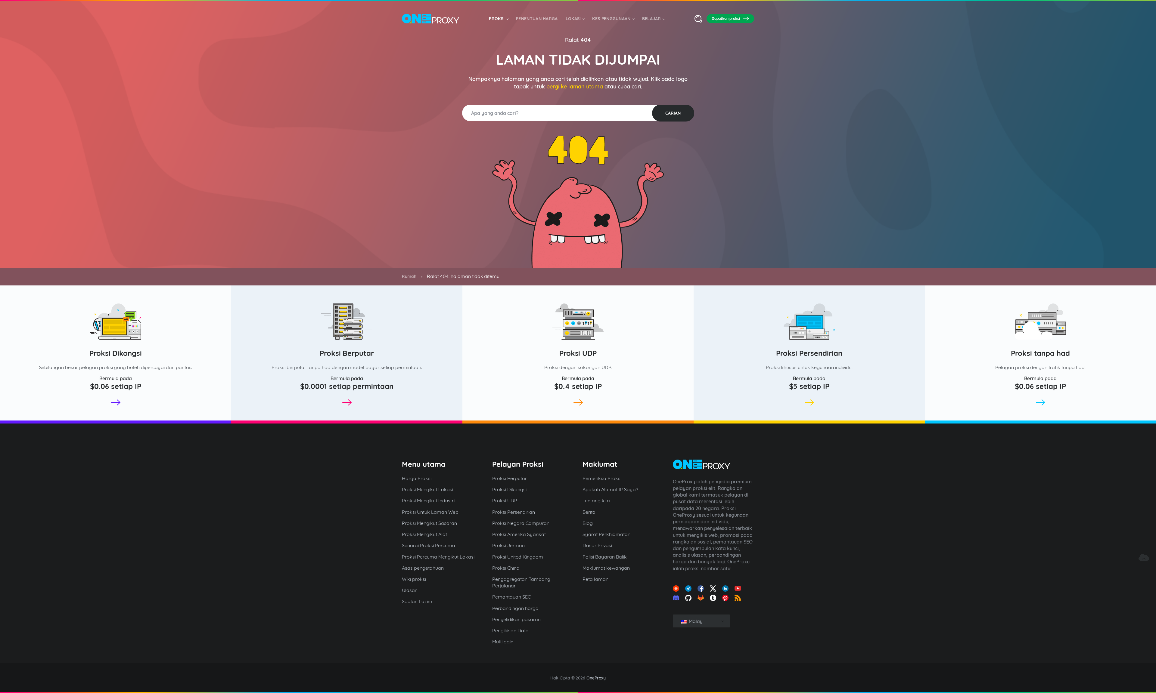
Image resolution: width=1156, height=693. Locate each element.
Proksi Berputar (347, 353)
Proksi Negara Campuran (520, 523)
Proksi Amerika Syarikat (519, 534)
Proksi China (506, 568)
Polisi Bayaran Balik (605, 557)
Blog (588, 523)
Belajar (651, 18)
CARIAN (673, 113)
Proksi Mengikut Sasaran (429, 523)
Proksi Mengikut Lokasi (427, 489)
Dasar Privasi (597, 545)
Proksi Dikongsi (115, 353)
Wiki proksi (414, 579)
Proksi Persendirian (809, 353)
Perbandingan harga (515, 608)
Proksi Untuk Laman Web (430, 512)
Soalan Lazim (417, 601)
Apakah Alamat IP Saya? (610, 489)
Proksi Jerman (508, 545)
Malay (695, 621)
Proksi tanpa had (1040, 353)
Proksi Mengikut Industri (428, 500)
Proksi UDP (578, 353)
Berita (589, 512)
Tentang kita (596, 500)
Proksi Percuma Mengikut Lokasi (438, 557)
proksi (497, 18)
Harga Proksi (416, 478)
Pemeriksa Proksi (602, 478)
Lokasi (573, 18)
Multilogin (502, 642)
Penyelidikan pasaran (516, 619)
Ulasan (410, 590)
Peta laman (595, 579)
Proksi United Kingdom (517, 557)
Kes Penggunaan (611, 18)
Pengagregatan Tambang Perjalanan (521, 582)
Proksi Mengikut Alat (424, 534)
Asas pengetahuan (423, 568)
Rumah (409, 276)
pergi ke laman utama (574, 86)
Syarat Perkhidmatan (606, 534)
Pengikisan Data (510, 630)
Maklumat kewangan (606, 568)
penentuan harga (537, 18)
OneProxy (596, 678)
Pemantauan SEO (511, 597)
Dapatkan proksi (726, 18)
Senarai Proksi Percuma (428, 545)
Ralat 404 (578, 39)
